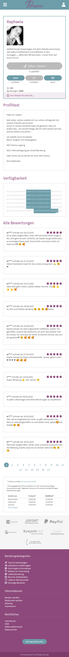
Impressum (10, 606)
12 (20, 470)
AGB (7, 623)
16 (43, 470)
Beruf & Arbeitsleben (18, 577)
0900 (15, 78)
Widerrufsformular (13, 626)
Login (64, 4)
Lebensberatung (16, 574)
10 (57, 465)
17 (48, 470)
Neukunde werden (13, 600)
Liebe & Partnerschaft (18, 579)
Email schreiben (53, 77)
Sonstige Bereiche (16, 582)
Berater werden (12, 597)
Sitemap (9, 603)
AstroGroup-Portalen (28, 481)
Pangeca (34, 5)
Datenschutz (11, 629)
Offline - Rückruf (37, 66)
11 (62, 465)
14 (31, 470)
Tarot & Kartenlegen (17, 562)
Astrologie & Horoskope (19, 568)
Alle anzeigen (13, 507)
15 (37, 470)
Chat (34, 77)
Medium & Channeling (18, 571)
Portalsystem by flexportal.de (34, 654)
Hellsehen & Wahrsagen (19, 565)
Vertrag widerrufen (34, 641)
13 (26, 470)
